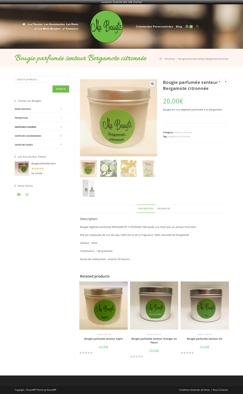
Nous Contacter (220, 389)
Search (61, 88)
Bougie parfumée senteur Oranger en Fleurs (154, 340)
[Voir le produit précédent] (219, 81)
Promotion (21, 117)
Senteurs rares (24, 144)
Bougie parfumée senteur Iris (204, 338)
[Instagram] (27, 194)
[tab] (146, 209)
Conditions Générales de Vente (194, 389)
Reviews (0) (163, 208)
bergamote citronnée (179, 136)
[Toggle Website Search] (197, 26)
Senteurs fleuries (183, 132)
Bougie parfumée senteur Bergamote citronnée (203, 58)
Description (145, 208)
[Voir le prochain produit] (225, 81)
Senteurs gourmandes (28, 135)
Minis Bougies (23, 109)
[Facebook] (18, 194)
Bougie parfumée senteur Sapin (103, 338)
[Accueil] (161, 58)
